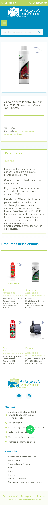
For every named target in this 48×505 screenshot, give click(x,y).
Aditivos (18, 134)
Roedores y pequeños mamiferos (25, 482)
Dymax (29, 348)
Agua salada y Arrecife (19, 464)
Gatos (11, 471)
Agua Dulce (14, 460)
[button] (4, 23)
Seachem (30, 290)
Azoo (5, 290)
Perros (11, 475)
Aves (10, 467)
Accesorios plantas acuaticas (22, 456)
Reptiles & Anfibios (17, 478)
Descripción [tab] (14, 153)
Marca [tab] (9, 161)
